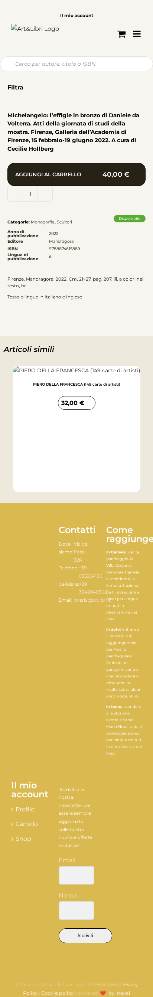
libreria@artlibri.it (91, 600)
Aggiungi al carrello (72, 174)
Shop (23, 838)
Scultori (64, 222)
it (50, 256)
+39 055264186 (90, 572)
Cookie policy (57, 993)
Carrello (27, 823)
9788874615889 (64, 248)
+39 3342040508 (93, 588)
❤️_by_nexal (115, 993)
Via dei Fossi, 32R (81, 552)
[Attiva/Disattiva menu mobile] (137, 33)
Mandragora (61, 241)
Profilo (25, 809)
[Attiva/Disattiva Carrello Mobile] (121, 33)
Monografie (43, 222)
